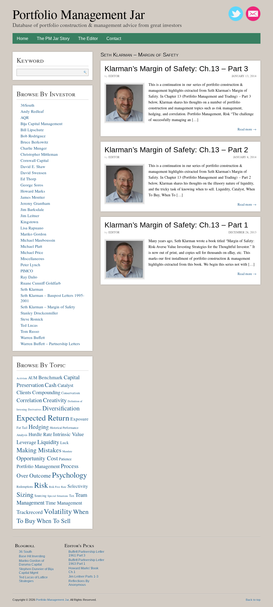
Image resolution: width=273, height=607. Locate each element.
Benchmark (50, 377)
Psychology (69, 475)
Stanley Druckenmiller (39, 313)
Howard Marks (33, 191)
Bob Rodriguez (33, 135)
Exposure (79, 419)
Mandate (67, 451)
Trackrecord (30, 512)
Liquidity (48, 442)
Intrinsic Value (68, 434)
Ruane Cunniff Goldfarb (41, 283)
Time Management (64, 503)
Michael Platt (31, 246)
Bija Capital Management (41, 123)
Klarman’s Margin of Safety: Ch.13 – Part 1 (176, 225)
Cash (51, 385)
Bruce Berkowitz (34, 142)
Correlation (29, 400)
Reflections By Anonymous (79, 583)
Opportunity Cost (37, 458)
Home (22, 38)
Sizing (25, 494)
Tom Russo (30, 331)
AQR (25, 117)
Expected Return (43, 417)
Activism (22, 378)
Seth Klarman (32, 289)
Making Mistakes (39, 450)
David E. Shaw (33, 166)
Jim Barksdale (32, 209)
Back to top (253, 599)
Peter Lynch (30, 264)
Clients (24, 392)
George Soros (32, 184)
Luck (64, 442)
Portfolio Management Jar (79, 13)
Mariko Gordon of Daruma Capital (31, 562)
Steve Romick (32, 319)
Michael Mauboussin (38, 240)
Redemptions (25, 487)
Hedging (39, 426)
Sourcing (40, 495)
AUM (32, 377)
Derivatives (34, 409)
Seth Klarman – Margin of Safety (48, 306)
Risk (41, 485)
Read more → (247, 129)
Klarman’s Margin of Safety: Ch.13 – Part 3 (176, 69)
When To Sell (53, 521)
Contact (113, 38)
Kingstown (29, 221)
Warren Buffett (33, 337)
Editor (114, 76)
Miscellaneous (32, 258)
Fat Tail (22, 427)
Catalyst (65, 385)
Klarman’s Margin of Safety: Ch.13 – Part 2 (176, 150)
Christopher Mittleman (39, 154)
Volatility (58, 511)
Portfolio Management (38, 466)
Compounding (46, 392)
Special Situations (57, 496)
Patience (65, 458)
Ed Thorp (28, 178)
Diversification (61, 408)
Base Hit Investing (32, 556)
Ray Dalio (29, 276)
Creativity (55, 400)
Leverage (26, 442)
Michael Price (32, 252)
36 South (25, 552)
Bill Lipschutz (32, 129)
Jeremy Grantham (35, 203)
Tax (71, 495)
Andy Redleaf (32, 111)
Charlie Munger (34, 148)
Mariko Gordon (33, 234)
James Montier (33, 197)
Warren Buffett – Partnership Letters (50, 343)
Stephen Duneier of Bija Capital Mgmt (36, 571)
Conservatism (70, 393)
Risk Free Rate (57, 487)
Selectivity (77, 486)
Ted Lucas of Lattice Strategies (33, 579)
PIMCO (27, 270)
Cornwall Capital (35, 160)
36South (27, 105)
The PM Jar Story (53, 38)
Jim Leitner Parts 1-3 (83, 576)
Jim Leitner (30, 215)
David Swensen (33, 172)
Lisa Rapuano (32, 227)
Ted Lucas (29, 325)
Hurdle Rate (40, 434)
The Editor (88, 38)
